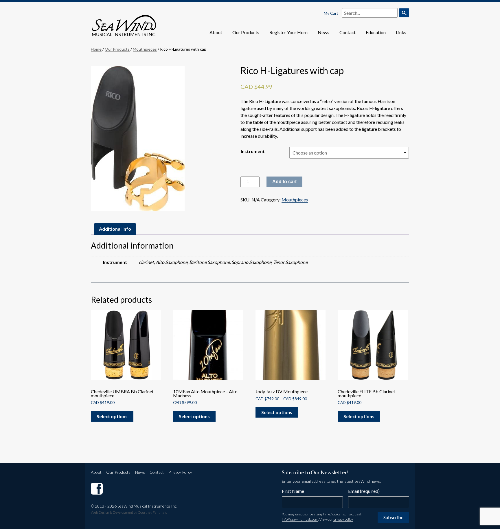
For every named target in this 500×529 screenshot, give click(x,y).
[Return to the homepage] (124, 21)
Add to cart (284, 181)
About (215, 32)
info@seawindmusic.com (300, 519)
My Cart (331, 13)
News (323, 32)
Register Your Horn (288, 32)
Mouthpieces (145, 49)
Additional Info (115, 229)
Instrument (253, 151)
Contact (347, 32)
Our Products (245, 32)
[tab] (115, 229)
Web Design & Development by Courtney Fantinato (129, 512)
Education (376, 32)
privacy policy (343, 519)
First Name (293, 491)
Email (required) (364, 491)
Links (401, 32)
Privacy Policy (180, 472)
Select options (112, 416)
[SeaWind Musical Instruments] (97, 488)
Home (96, 49)
